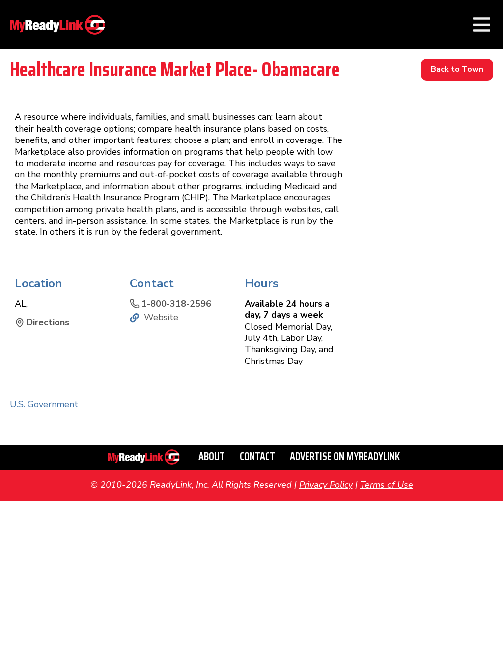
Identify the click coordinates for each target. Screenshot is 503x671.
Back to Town (457, 69)
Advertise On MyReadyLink (345, 456)
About (211, 456)
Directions (48, 322)
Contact (257, 456)
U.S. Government (44, 404)
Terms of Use (386, 485)
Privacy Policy (326, 485)
